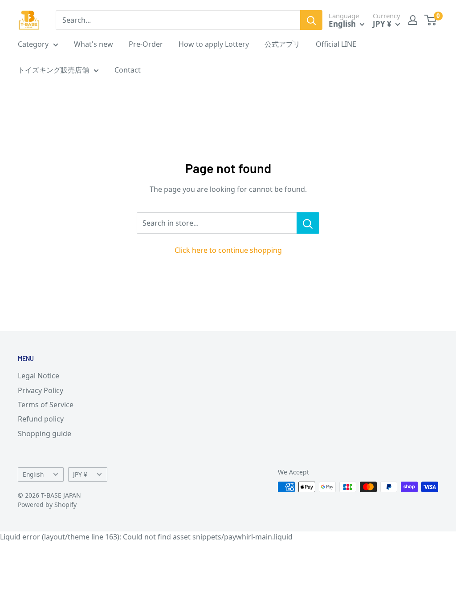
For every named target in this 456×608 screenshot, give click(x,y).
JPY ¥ (80, 474)
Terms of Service (45, 404)
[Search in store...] (308, 223)
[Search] (311, 20)
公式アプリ (282, 44)
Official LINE (336, 44)
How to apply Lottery (214, 44)
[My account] (412, 20)
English (33, 474)
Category (33, 44)
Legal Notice (38, 376)
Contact (127, 70)
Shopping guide (44, 433)
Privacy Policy (40, 390)
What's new (93, 44)
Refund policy (41, 419)
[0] (430, 20)
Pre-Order (146, 44)
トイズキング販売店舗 (53, 70)
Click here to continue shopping (228, 250)
